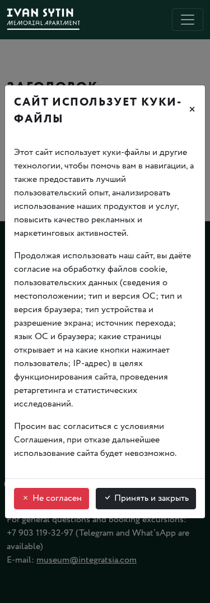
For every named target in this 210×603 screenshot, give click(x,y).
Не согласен (56, 498)
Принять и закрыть (150, 498)
